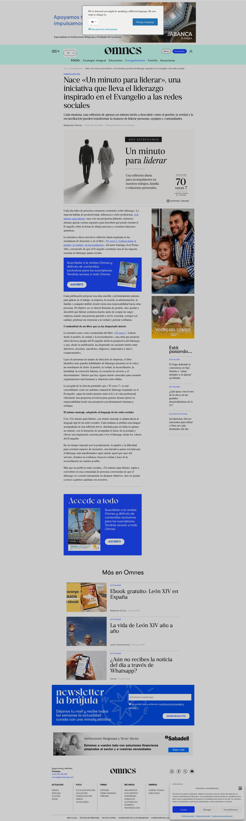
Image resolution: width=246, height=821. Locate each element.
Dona (166, 51)
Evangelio (129, 799)
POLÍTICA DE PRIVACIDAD (89, 818)
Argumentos (130, 790)
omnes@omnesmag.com (63, 777)
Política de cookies (188, 816)
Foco (66, 68)
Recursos (129, 785)
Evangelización (135, 60)
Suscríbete (180, 51)
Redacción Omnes (73, 125)
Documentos (131, 793)
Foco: (75, 60)
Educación (116, 60)
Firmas (103, 785)
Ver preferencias (231, 809)
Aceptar (183, 809)
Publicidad (154, 793)
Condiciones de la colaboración (222, 816)
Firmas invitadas (108, 793)
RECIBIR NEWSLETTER (176, 716)
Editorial (104, 790)
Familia (153, 60)
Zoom (55, 799)
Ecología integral (94, 60)
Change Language (145, 21)
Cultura (56, 796)
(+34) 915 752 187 (59, 774)
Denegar (207, 809)
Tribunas (104, 796)
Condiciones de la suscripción (165, 818)
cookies (132, 707)
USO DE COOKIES (109, 818)
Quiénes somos (156, 790)
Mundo (55, 790)
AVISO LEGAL (72, 818)
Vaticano (56, 793)
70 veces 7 (120, 332)
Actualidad (57, 785)
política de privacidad (171, 704)
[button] (240, 788)
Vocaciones (167, 60)
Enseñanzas (130, 796)
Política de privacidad (203, 816)
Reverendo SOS (132, 808)
